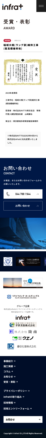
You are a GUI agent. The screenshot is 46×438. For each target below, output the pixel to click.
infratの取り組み (13, 396)
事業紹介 (8, 361)
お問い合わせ (22, 205)
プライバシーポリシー (16, 390)
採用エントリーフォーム (17, 408)
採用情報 (8, 402)
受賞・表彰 (10, 381)
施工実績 (8, 366)
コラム (7, 371)
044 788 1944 (23, 194)
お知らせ (8, 376)
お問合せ (10, 419)
